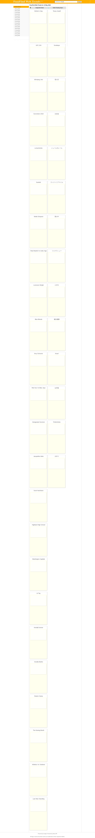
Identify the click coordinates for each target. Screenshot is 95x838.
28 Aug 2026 (17, 10)
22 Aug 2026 (17, 21)
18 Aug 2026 (17, 28)
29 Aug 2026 (17, 8)
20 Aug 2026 (17, 24)
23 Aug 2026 (17, 19)
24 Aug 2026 (17, 17)
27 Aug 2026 (17, 12)
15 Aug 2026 (17, 33)
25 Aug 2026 (17, 16)
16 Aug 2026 (17, 32)
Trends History (17, 6)
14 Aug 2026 (17, 35)
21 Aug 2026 (17, 23)
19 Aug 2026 (17, 26)
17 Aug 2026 (17, 30)
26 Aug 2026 (17, 14)
